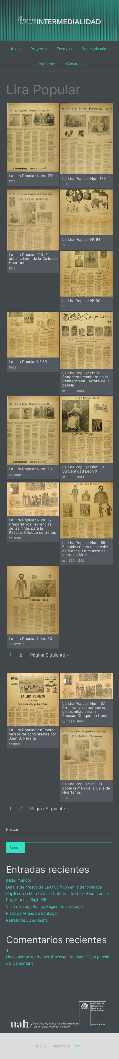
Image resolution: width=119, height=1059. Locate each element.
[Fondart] (96, 1029)
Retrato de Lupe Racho (27, 920)
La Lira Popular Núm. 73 (30, 469)
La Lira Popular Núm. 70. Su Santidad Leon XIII (84, 469)
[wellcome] (59, 32)
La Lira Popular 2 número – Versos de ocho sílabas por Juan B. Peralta (33, 734)
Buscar (12, 829)
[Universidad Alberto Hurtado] (42, 1029)
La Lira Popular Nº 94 (81, 239)
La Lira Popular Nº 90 (81, 300)
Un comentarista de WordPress (34, 956)
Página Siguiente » (49, 655)
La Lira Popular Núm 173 (84, 178)
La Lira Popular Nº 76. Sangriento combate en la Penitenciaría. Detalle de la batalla (86, 379)
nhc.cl (79, 1046)
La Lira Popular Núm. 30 (30, 638)
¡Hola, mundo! (18, 880)
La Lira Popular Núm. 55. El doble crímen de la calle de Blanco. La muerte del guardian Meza (85, 548)
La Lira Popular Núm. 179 (31, 176)
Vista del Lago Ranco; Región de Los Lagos (45, 906)
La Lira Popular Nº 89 (28, 361)
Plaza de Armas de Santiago (31, 913)
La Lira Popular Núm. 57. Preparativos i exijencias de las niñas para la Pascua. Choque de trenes (32, 526)
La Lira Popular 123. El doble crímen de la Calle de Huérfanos (33, 258)
